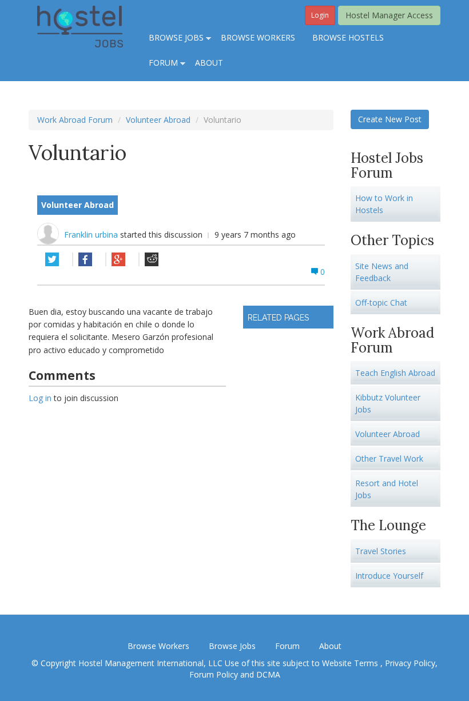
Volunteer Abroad (158, 119)
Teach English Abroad (395, 372)
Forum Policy (213, 674)
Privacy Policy (410, 663)
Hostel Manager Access (389, 15)
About (330, 645)
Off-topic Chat (381, 302)
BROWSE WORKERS (258, 37)
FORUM (159, 63)
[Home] (80, 25)
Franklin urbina (92, 234)
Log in (40, 397)
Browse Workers (158, 645)
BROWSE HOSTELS (348, 37)
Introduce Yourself (389, 575)
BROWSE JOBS (172, 38)
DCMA (268, 674)
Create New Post (390, 119)
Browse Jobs (232, 645)
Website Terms (351, 663)
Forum (287, 645)
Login (320, 15)
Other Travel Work (389, 458)
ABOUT (209, 62)
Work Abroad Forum (75, 119)
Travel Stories (380, 551)
